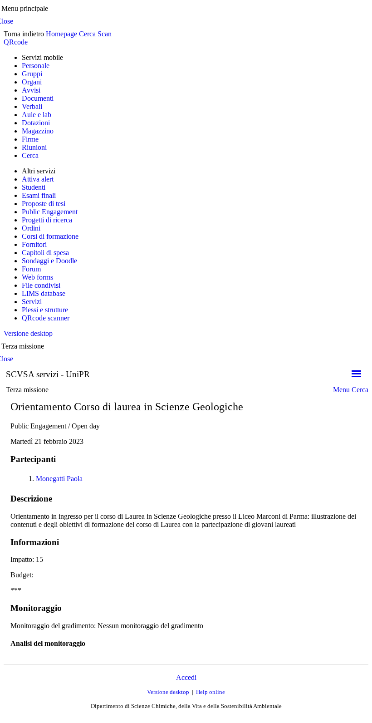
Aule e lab (36, 114)
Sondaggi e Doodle (49, 261)
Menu (341, 389)
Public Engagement (50, 212)
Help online (210, 692)
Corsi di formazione (50, 236)
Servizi (32, 301)
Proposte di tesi (43, 203)
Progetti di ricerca (47, 220)
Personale (35, 65)
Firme (30, 139)
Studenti (33, 187)
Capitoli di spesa (45, 252)
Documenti (38, 98)
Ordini (31, 228)
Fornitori (34, 244)
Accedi (186, 677)
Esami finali (39, 195)
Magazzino (38, 131)
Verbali (32, 106)
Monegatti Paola (59, 478)
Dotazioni (36, 123)
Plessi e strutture (45, 310)
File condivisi (41, 285)
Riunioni (34, 147)
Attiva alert (38, 179)
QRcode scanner (45, 318)
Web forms (37, 277)
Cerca (87, 34)
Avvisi (31, 90)
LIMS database (43, 293)
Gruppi (32, 74)
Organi (32, 82)
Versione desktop (28, 333)
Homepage (61, 34)
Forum (31, 269)
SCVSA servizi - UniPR (48, 374)
